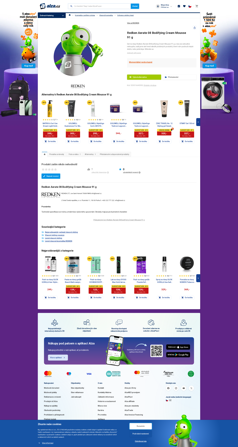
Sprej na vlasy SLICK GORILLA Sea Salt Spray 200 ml (164, 281)
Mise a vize (102, 406)
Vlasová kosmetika (106, 15)
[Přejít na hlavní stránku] (50, 6)
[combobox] (99, 6)
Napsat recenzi (52, 176)
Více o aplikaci (56, 358)
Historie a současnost (107, 401)
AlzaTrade (129, 410)
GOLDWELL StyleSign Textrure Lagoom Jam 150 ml (141, 124)
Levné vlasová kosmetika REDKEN (58, 241)
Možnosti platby (50, 392)
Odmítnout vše (141, 441)
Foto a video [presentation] (75, 154)
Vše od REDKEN (133, 23)
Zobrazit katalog (47, 15)
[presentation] (44, 154)
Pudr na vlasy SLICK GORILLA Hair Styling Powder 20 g (50, 281)
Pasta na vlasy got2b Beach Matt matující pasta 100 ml (73, 281)
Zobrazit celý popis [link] (134, 53)
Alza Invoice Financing (134, 415)
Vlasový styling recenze (54, 235)
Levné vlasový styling (53, 238)
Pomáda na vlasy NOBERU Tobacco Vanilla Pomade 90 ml (187, 281)
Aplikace (101, 419)
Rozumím (141, 426)
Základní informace (106, 397)
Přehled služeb (50, 419)
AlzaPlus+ (129, 397)
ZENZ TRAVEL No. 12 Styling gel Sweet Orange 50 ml (164, 124)
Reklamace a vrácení (52, 397)
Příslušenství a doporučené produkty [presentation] (114, 154)
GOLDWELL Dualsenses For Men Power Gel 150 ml (73, 124)
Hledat (135, 6)
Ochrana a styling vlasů (125, 15)
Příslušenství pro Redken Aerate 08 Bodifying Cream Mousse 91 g (119, 220)
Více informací (47, 443)
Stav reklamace (77, 392)
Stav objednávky (77, 388)
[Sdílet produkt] (195, 28)
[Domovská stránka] (70, 15)
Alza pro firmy (130, 388)
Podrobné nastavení (141, 434)
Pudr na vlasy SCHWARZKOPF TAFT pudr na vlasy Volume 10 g (95, 281)
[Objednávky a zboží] (178, 6)
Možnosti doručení (51, 388)
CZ (170, 400)
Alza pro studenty (132, 406)
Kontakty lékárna (104, 392)
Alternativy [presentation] (90, 154)
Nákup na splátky (51, 406)
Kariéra (101, 410)
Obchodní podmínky (52, 410)
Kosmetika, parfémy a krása (85, 15)
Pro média (102, 415)
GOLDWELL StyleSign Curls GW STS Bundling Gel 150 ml (95, 124)
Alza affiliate (129, 401)
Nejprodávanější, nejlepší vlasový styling (61, 232)
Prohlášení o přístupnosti (54, 415)
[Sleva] (43, 102)
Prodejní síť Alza (51, 401)
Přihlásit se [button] (165, 7)
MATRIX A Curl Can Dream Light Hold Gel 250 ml (50, 124)
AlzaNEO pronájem (132, 392)
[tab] (44, 154)
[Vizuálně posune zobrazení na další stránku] (198, 122)
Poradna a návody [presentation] (56, 154)
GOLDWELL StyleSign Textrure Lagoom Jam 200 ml (118, 124)
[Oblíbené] (184, 6)
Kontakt (101, 388)
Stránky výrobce (150, 85)
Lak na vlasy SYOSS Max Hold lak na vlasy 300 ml (118, 281)
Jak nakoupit (76, 397)
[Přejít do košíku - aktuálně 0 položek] (196, 6)
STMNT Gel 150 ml (187, 123)
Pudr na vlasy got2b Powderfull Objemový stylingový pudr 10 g (141, 281)
